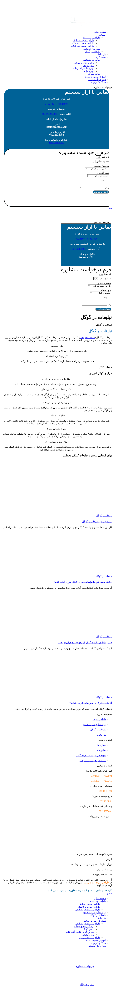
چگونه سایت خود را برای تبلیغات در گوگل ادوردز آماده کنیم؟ (83, 582)
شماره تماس (102, 161)
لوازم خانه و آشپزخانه (83, 68)
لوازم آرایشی (88, 71)
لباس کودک (88, 65)
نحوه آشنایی (103, 173)
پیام (107, 187)
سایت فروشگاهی (91, 60)
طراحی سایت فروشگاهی (81, 46)
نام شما (105, 157)
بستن (109, 893)
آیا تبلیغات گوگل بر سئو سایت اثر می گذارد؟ (90, 703)
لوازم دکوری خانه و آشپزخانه (80, 932)
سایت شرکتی (93, 74)
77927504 (63, 103)
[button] (56, 199)
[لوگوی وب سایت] (102, 27)
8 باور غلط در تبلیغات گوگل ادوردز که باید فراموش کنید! (85, 642)
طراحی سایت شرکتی (89, 937)
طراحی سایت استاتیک (83, 40)
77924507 (50, 103)
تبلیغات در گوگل (92, 51)
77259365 (107, 781)
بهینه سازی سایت (91, 48)
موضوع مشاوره (101, 166)
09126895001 (49, 114)
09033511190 (105, 791)
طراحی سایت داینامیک (83, 43)
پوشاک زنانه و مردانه (84, 62)
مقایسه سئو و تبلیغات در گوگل (97, 521)
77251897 (95, 781)
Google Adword (87, 337)
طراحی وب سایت (91, 37)
